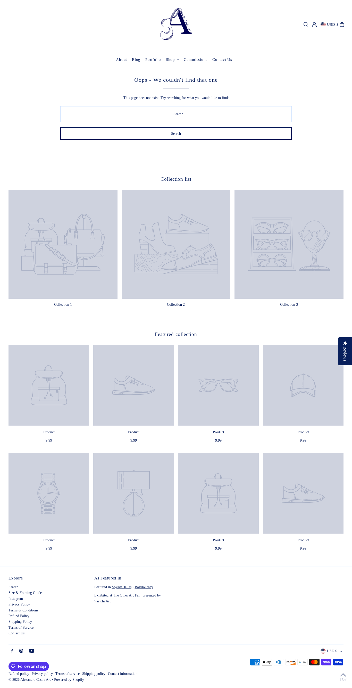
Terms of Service (21, 627)
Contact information (122, 674)
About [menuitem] (121, 59)
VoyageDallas (121, 587)
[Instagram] (21, 651)
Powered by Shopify (69, 680)
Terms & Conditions (23, 610)
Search (13, 587)
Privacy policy (42, 674)
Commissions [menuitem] (195, 59)
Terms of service (67, 674)
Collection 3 (289, 304)
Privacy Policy (19, 604)
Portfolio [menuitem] (153, 59)
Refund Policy (19, 616)
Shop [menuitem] (170, 59)
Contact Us (16, 633)
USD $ (333, 24)
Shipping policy (93, 674)
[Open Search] (306, 24)
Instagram (16, 599)
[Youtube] (31, 651)
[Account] (314, 24)
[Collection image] (63, 244)
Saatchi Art (102, 601)
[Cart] (342, 24)
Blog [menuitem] (136, 59)
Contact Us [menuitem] (222, 59)
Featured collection (176, 334)
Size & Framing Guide (25, 593)
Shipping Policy (20, 622)
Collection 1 (63, 304)
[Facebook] (12, 651)
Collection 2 (176, 304)
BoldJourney (144, 587)
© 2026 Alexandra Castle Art (30, 680)
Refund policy (19, 674)
